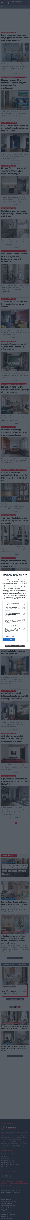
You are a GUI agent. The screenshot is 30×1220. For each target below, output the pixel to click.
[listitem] (15, 604)
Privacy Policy (22, 645)
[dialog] (15, 610)
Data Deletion (8, 645)
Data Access (15, 645)
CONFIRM (9, 639)
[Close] (26, 574)
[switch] (23, 608)
